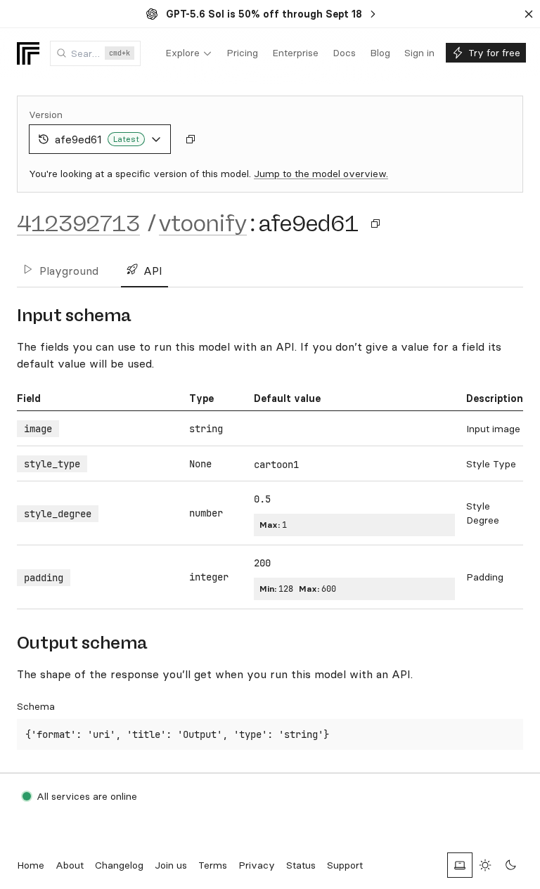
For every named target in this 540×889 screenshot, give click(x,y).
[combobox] (95, 53)
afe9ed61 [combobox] (97, 139)
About (70, 865)
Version (46, 114)
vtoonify (203, 223)
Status (301, 865)
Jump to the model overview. (321, 173)
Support (345, 865)
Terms (212, 865)
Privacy (256, 865)
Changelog (119, 865)
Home (30, 865)
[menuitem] (188, 53)
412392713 (78, 223)
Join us (171, 865)
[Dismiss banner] (528, 14)
